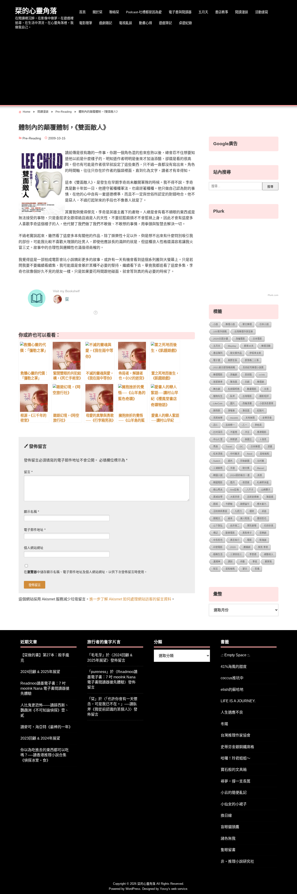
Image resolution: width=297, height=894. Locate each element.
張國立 (248, 439)
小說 (215, 324)
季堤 (254, 561)
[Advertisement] (148, 67)
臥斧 (232, 396)
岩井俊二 (234, 525)
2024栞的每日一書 (240, 475)
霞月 (232, 482)
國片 (232, 403)
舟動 (242, 561)
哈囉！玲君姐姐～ (235, 758)
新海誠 (262, 540)
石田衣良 (268, 525)
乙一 (244, 425)
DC (241, 446)
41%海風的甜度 (234, 667)
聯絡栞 (114, 12)
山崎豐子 (265, 489)
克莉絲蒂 (218, 418)
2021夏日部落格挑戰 (224, 367)
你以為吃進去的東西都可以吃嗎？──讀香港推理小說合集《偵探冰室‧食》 (44, 755)
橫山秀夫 (218, 489)
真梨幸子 (247, 533)
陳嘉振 (269, 497)
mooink (234, 418)
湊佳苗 (245, 410)
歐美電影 (230, 533)
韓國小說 (218, 475)
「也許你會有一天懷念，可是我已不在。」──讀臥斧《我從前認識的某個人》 (112, 704)
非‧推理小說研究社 (237, 861)
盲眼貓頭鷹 (230, 827)
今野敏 (229, 504)
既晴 (215, 504)
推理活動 (266, 346)
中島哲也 (218, 540)
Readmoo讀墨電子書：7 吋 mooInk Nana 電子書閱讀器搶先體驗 (44, 688)
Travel (229, 446)
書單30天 (249, 346)
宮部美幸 (218, 382)
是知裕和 (230, 568)
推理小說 (230, 324)
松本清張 (218, 453)
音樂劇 (262, 533)
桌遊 (264, 511)
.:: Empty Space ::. (235, 655)
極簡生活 (218, 554)
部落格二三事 (252, 360)
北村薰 (260, 461)
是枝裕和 (264, 453)
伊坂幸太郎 (255, 353)
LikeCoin (218, 403)
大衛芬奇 (234, 497)
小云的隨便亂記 (234, 793)
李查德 (252, 554)
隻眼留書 (228, 850)
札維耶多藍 (263, 482)
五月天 (203, 12)
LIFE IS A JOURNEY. (238, 701)
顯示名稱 (31, 511)
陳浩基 (233, 382)
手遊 (232, 468)
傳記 (215, 533)
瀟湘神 (216, 561)
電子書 (216, 360)
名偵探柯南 (233, 389)
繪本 (230, 518)
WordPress (133, 889)
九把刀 (238, 511)
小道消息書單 (266, 403)
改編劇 (233, 374)
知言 (215, 568)
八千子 (249, 489)
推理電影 (218, 374)
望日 (244, 568)
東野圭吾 (232, 360)
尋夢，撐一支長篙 (235, 781)
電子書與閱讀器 (180, 12)
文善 (266, 389)
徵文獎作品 (236, 353)
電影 (249, 540)
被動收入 (268, 554)
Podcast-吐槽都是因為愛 (144, 12)
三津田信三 (236, 554)
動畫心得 (145, 23)
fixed (249, 453)
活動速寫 (261, 12)
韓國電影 (218, 482)
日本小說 (264, 324)
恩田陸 (248, 374)
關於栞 (97, 12)
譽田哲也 (261, 518)
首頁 (82, 12)
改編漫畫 (247, 403)
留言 (28, 472)
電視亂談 (125, 23)
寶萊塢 (268, 561)
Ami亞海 (234, 489)
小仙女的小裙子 (234, 804)
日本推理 (255, 446)
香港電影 (261, 432)
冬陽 (224, 724)
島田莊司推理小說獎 (253, 367)
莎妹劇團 (244, 461)
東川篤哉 (244, 518)
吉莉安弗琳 (253, 497)
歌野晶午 (244, 504)
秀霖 (215, 446)
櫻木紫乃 (261, 504)
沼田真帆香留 (220, 511)
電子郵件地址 (34, 530)
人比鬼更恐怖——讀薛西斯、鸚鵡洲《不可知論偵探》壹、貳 (44, 710)
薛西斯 (216, 410)
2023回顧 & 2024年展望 (40, 738)
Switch (216, 461)
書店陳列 (218, 353)
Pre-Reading (32, 138)
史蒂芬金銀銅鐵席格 (237, 747)
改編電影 (240, 338)
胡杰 (230, 461)
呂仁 (215, 425)
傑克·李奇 (263, 547)
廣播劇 (246, 547)
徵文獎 (245, 468)
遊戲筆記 (165, 23)
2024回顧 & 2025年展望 (40, 672)
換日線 (226, 815)
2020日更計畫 (220, 338)
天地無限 (250, 418)
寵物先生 (218, 396)
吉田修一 (230, 425)
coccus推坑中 (232, 678)
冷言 (247, 432)
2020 (233, 547)
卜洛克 (262, 439)
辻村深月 (218, 432)
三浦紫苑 (218, 468)
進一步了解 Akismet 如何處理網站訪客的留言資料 (130, 599)
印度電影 (218, 547)
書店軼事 (221, 12)
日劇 (247, 382)
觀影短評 (264, 396)
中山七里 (218, 439)
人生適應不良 (232, 712)
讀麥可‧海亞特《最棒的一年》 (46, 727)
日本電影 (257, 338)
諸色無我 (228, 838)
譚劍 (230, 561)
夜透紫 (245, 482)
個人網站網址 (33, 548)
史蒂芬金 (267, 418)
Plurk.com (273, 295)
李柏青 (258, 425)
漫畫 (270, 446)
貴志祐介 (234, 540)
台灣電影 (247, 396)
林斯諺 (233, 439)
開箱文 (216, 518)
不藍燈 (233, 432)
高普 (259, 475)
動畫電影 (251, 389)
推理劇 (260, 382)
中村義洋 (234, 453)
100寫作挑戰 (220, 331)
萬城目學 (218, 497)
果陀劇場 (251, 525)
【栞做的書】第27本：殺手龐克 (44, 657)
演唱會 (231, 410)
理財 (251, 511)
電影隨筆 (85, 23)
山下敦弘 (218, 525)
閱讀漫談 (241, 12)
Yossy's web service (173, 889)
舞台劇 (216, 389)
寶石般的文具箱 (234, 770)
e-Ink (262, 374)
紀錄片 (260, 410)
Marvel (260, 468)
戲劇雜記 (105, 23)
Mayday (232, 346)
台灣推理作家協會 (243, 331)
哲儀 (257, 568)
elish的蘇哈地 (232, 690)
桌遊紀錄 (185, 23)
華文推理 (247, 324)
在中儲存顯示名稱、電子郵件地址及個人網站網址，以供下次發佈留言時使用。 (85, 572)
